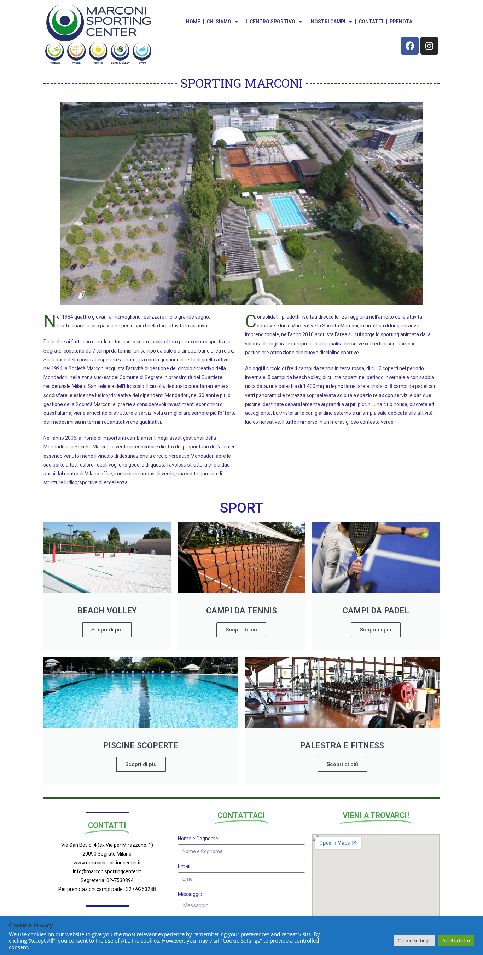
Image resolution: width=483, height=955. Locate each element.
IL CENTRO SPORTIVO (269, 21)
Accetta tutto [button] (456, 940)
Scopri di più (107, 630)
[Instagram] (429, 46)
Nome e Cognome (198, 838)
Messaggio (190, 894)
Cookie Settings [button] (414, 940)
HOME (193, 21)
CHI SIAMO (218, 21)
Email (184, 866)
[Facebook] (410, 46)
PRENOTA (401, 21)
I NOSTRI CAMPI (326, 21)
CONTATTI (371, 21)
